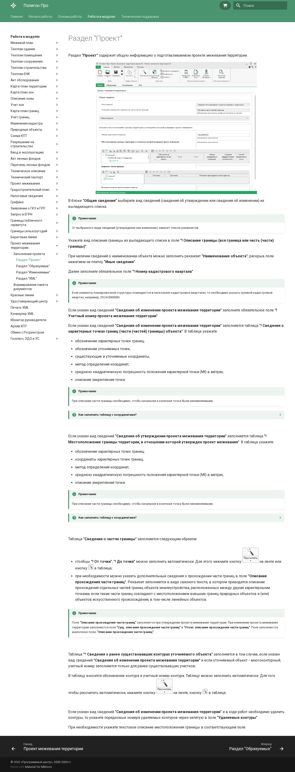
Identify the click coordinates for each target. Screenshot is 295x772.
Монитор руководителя (28, 320)
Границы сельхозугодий (29, 231)
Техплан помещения (26, 55)
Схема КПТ (19, 136)
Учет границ (20, 117)
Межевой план (22, 43)
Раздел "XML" (26, 278)
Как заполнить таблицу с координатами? (107, 414)
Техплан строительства (29, 68)
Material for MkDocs (38, 767)
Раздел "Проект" (28, 260)
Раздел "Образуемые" (33, 266)
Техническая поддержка (140, 16)
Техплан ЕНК (20, 74)
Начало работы (40, 16)
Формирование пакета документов (30, 287)
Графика (17, 202)
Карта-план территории (29, 86)
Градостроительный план (30, 190)
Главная (17, 16)
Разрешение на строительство (23, 144)
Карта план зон (22, 92)
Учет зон (17, 105)
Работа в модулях (101, 16)
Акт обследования (25, 80)
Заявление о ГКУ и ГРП (28, 208)
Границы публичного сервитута (26, 222)
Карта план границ (25, 111)
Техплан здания (23, 49)
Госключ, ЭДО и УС (25, 338)
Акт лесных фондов (26, 158)
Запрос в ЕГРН (21, 214)
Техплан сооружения (27, 61)
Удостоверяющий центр (29, 301)
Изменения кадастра (27, 123)
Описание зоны (22, 98)
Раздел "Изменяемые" (33, 272)
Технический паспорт (27, 177)
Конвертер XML (22, 314)
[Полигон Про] (13, 5)
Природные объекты (26, 129)
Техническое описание (28, 171)
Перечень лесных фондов (30, 165)
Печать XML (20, 307)
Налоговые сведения (27, 196)
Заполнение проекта (29, 254)
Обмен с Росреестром (27, 332)
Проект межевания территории (25, 245)
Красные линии (22, 295)
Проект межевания (25, 183)
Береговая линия (24, 237)
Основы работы (70, 16)
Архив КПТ (19, 326)
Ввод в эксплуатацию (27, 152)
